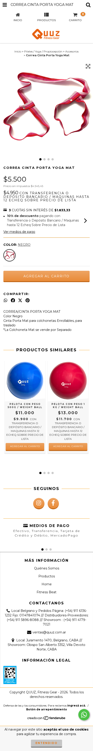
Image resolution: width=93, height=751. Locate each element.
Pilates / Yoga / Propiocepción (43, 51)
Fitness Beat (46, 592)
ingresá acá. (76, 705)
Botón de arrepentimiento (46, 709)
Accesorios (72, 51)
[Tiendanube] (46, 719)
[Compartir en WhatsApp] (5, 300)
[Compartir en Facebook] (13, 300)
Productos (46, 576)
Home (47, 584)
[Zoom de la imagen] (88, 66)
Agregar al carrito (25, 446)
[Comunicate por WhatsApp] (84, 714)
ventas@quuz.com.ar (49, 632)
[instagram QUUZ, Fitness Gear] (38, 503)
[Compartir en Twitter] (20, 300)
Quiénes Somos (46, 568)
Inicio (17, 51)
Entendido (46, 743)
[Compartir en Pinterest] (28, 300)
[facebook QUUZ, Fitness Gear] (53, 503)
